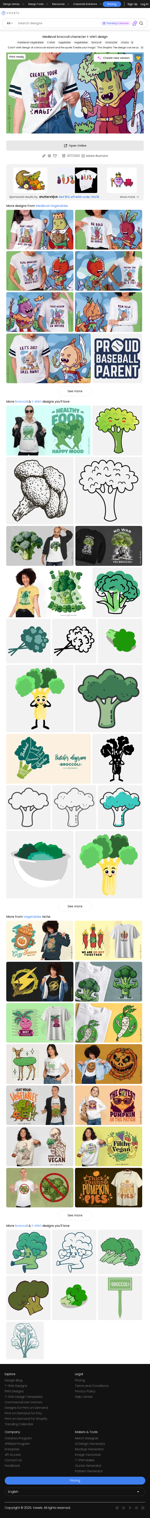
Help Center (84, 1397)
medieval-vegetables (31, 42)
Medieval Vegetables (52, 206)
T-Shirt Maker (85, 1460)
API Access (13, 1454)
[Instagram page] (117, 1507)
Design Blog (13, 1380)
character (111, 42)
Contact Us (13, 1460)
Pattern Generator (89, 1471)
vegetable (65, 42)
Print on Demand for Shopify (26, 1418)
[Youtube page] (136, 1507)
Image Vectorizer (88, 1454)
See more (75, 391)
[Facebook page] (123, 1507)
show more (127, 197)
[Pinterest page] (130, 1507)
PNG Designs (14, 1391)
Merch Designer (86, 1438)
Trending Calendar (19, 1424)
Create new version (116, 58)
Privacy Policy (85, 1391)
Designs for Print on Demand (26, 1407)
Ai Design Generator (90, 1443)
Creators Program (18, 1438)
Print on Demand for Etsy (23, 1413)
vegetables (81, 42)
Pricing (80, 1380)
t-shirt (51, 42)
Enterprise (12, 1449)
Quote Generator (88, 1465)
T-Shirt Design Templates (24, 1397)
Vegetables (32, 916)
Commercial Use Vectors (23, 1402)
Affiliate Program (17, 1443)
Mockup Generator (89, 1449)
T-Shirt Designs (16, 1386)
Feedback (12, 1465)
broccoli (96, 42)
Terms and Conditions (92, 1386)
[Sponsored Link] (30, 180)
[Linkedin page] (142, 1507)
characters (127, 42)
